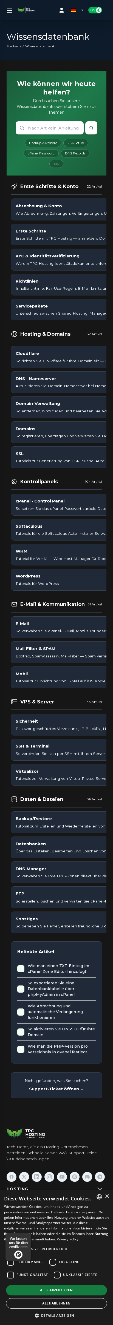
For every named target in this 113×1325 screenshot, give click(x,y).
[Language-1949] (77, 10)
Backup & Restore (43, 143)
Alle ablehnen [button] (56, 1303)
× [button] (107, 1196)
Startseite (14, 46)
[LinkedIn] (37, 1177)
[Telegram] (100, 1177)
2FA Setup (75, 143)
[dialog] (56, 1257)
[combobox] (99, 1197)
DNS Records (75, 153)
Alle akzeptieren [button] (56, 1290)
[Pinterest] (75, 1177)
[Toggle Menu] (8, 10)
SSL (56, 164)
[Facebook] (11, 1177)
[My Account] (63, 10)
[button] (56, 1315)
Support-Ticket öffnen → (56, 1088)
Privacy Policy (67, 1239)
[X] (24, 1177)
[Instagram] (49, 1177)
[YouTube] (62, 1177)
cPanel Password (41, 153)
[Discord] (87, 1177)
